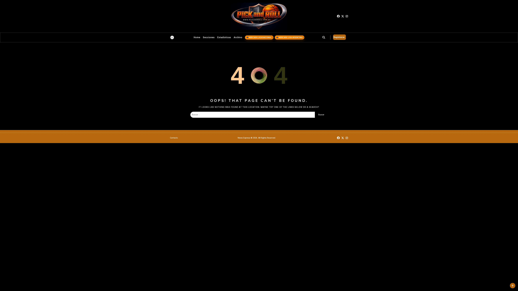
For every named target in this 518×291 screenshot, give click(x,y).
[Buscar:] (252, 114)
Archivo (238, 37)
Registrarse (339, 37)
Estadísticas (224, 37)
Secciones (209, 37)
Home (197, 37)
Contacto (174, 138)
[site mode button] (172, 37)
